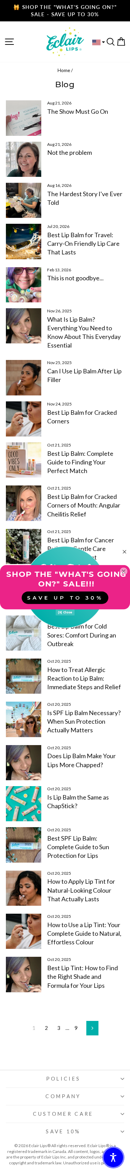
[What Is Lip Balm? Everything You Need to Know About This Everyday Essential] (23, 325)
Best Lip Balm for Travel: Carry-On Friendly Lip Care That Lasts (83, 243)
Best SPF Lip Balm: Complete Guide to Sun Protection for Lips (78, 846)
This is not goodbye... (75, 278)
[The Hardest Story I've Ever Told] (23, 200)
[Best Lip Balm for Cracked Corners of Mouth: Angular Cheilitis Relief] (23, 503)
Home (64, 70)
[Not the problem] (23, 159)
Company (63, 1096)
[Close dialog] (124, 551)
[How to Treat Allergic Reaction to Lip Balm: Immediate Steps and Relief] (23, 676)
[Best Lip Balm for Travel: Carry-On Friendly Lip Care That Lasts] (23, 241)
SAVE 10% (63, 1131)
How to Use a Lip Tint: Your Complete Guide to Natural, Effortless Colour (84, 933)
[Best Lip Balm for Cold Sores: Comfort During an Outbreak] (23, 633)
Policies (63, 1079)
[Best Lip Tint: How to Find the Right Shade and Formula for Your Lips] (23, 974)
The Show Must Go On (77, 111)
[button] (113, 1157)
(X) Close (65, 612)
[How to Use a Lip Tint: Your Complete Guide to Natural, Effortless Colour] (23, 931)
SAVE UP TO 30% (65, 597)
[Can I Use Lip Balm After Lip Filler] (23, 377)
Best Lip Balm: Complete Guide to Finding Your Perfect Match (80, 462)
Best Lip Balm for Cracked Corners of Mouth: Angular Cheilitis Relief (83, 505)
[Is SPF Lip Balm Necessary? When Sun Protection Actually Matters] (23, 719)
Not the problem (69, 152)
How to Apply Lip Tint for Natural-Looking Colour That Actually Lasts (81, 889)
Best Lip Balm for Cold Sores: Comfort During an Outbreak (81, 634)
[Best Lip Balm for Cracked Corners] (23, 419)
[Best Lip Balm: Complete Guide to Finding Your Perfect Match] (23, 460)
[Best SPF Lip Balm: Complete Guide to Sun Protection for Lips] (23, 844)
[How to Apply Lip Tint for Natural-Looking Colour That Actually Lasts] (23, 888)
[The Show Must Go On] (23, 118)
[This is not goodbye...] (23, 284)
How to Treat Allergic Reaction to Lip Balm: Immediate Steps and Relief (84, 678)
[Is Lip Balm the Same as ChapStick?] (23, 803)
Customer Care (63, 1114)
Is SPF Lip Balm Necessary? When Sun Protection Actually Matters (84, 721)
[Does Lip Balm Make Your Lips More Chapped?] (23, 762)
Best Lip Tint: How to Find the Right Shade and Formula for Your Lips (82, 976)
